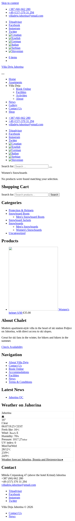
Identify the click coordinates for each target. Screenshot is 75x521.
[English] (14, 38)
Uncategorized (17, 233)
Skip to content (10, 3)
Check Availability (12, 346)
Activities (21, 95)
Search (54, 194)
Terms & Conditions (20, 381)
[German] (15, 41)
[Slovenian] (16, 51)
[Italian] (14, 44)
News (12, 101)
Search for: (7, 166)
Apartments (15, 82)
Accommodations (19, 372)
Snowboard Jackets (20, 220)
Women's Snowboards (29, 229)
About (19, 98)
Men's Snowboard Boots (30, 216)
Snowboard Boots (19, 213)
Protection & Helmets (21, 210)
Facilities (21, 92)
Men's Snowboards (27, 226)
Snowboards (16, 223)
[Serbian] (14, 47)
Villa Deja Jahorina (12, 66)
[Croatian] (15, 34)
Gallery (13, 105)
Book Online (23, 88)
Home (12, 79)
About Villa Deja (18, 362)
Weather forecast (32, 459)
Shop (12, 111)
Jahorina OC (16, 397)
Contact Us (15, 108)
